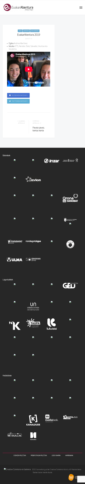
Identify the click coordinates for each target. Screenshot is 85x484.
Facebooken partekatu (19, 95)
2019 (20, 30)
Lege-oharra (56, 455)
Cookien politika (20, 455)
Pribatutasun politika (39, 455)
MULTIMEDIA (34, 30)
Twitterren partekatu (19, 101)
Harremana (69, 455)
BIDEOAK (26, 30)
